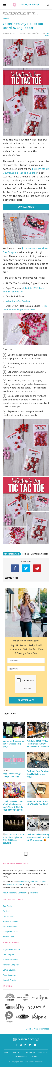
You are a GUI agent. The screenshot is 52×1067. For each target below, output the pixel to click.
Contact (16, 1053)
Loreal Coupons (9, 970)
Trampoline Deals (10, 931)
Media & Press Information (37, 1029)
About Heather (9, 892)
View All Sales (8, 936)
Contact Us (22, 892)
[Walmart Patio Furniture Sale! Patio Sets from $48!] (38, 760)
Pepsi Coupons (9, 975)
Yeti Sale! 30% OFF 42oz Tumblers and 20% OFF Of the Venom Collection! (38, 744)
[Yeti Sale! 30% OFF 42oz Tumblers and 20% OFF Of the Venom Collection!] (38, 730)
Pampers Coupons (11, 964)
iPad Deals (7, 906)
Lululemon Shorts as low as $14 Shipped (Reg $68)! (14, 744)
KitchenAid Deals (10, 926)
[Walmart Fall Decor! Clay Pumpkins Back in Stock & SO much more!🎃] (38, 823)
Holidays (12, 12)
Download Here (26, 207)
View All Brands (9, 980)
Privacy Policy (21, 1056)
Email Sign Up (29, 1053)
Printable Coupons (38, 881)
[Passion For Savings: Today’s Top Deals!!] (14, 760)
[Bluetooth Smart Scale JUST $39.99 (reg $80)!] (38, 790)
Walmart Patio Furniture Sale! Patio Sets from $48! (38, 774)
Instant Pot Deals (10, 921)
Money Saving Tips (14, 884)
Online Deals (23, 881)
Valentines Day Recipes (26, 12)
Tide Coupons (9, 954)
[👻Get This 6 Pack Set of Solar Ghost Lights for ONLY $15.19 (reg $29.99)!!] (14, 823)
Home (5, 12)
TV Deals (6, 911)
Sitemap (34, 1056)
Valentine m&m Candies (18, 301)
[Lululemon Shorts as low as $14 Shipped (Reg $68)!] (14, 730)
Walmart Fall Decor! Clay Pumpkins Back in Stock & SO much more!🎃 (38, 837)
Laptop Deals (8, 916)
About (6, 1053)
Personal (6, 770)
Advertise (34, 892)
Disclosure (43, 1053)
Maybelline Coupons (11, 949)
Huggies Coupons (10, 959)
